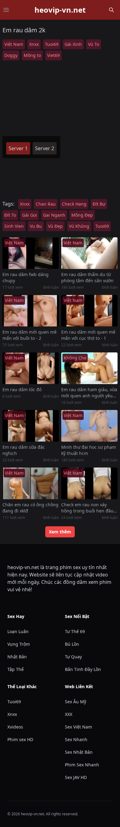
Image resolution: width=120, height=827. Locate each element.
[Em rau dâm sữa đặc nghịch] (30, 426)
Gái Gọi (29, 215)
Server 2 (44, 148)
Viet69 (53, 55)
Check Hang (74, 204)
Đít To (10, 215)
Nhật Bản (17, 657)
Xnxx (34, 44)
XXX (68, 714)
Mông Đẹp (82, 215)
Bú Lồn (72, 644)
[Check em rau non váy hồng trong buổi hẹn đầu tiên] (89, 483)
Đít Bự (99, 204)
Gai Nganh (54, 215)
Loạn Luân (18, 631)
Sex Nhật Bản (79, 752)
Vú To (93, 44)
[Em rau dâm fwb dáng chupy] (30, 253)
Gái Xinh (73, 44)
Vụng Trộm (18, 644)
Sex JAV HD (76, 777)
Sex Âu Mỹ (75, 702)
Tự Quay (73, 657)
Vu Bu (36, 226)
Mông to (32, 55)
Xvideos (15, 727)
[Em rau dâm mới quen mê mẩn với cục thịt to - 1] (89, 311)
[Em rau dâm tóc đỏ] (30, 368)
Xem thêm (60, 532)
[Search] (111, 10)
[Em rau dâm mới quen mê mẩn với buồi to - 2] (30, 311)
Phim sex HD (20, 739)
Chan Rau (46, 204)
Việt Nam (13, 44)
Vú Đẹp (55, 226)
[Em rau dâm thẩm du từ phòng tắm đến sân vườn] (89, 253)
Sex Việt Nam (78, 727)
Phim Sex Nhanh (82, 765)
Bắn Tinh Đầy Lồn (83, 669)
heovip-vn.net (60, 10)
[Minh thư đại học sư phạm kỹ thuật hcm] (89, 426)
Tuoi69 (51, 44)
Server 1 (18, 148)
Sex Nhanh (76, 739)
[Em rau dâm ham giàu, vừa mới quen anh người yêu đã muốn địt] (89, 368)
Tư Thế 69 (75, 631)
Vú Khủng (79, 226)
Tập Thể (15, 669)
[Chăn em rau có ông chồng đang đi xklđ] (30, 483)
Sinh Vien (14, 226)
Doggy (11, 55)
